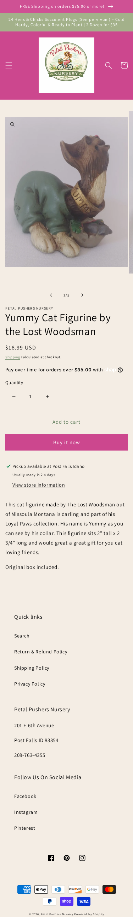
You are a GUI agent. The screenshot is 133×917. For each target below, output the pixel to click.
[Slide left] (51, 295)
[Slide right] (82, 295)
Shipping (12, 357)
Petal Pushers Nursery (57, 914)
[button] (9, 65)
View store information (38, 485)
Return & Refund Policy (40, 651)
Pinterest (24, 828)
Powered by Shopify (89, 914)
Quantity (14, 383)
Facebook (25, 796)
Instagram (26, 812)
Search (22, 636)
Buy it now (66, 442)
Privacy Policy (29, 684)
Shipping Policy (31, 668)
